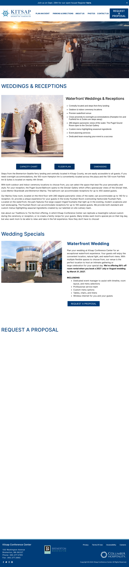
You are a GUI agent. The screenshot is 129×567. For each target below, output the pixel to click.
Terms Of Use (97, 545)
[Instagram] (9, 562)
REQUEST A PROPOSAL (83, 303)
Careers (123, 545)
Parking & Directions (63, 13)
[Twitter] (6, 562)
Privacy (85, 545)
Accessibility (111, 545)
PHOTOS (91, 13)
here (88, 3)
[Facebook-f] (3, 562)
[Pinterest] (12, 562)
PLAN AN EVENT (43, 13)
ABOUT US (79, 13)
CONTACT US (103, 13)
